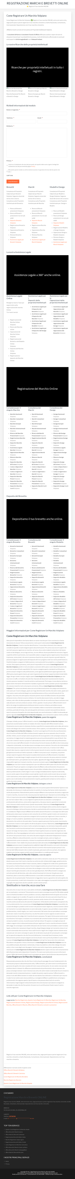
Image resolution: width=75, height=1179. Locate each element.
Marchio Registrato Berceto (12, 1080)
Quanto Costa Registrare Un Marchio (39, 1000)
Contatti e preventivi (50, 1005)
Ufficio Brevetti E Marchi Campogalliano (16, 1150)
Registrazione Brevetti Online (15, 1002)
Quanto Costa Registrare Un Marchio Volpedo (18, 1083)
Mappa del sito (49, 1173)
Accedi (56, 1173)
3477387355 (12, 1116)
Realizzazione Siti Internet (19, 1174)
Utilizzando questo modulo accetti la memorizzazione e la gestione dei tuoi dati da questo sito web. (34, 171)
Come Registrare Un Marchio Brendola (16, 1077)
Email (40, 118)
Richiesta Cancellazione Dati (36, 1173)
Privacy (9, 161)
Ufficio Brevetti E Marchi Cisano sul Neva (16, 1147)
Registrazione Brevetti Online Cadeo (16, 1137)
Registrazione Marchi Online (49, 1002)
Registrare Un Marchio (59, 1000)
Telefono (10, 118)
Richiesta (10, 126)
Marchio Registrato (21, 1000)
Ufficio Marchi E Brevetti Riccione (14, 1152)
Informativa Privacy (22, 1173)
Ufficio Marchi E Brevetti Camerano (15, 1134)
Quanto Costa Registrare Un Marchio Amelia (17, 1129)
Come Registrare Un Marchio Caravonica (16, 1145)
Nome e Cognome (13, 110)
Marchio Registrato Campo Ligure (15, 1140)
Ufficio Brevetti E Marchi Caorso (14, 1132)
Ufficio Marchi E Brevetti (35, 1005)
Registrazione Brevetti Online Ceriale (16, 1142)
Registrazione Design (32, 1002)
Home (7, 1161)
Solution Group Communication (53, 1174)
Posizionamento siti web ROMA (35, 1174)
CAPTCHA (9, 175)
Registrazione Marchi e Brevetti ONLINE (37, 3)
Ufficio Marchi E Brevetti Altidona (14, 1070)
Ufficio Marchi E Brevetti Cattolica (14, 1073)
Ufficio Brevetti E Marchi (19, 1005)
